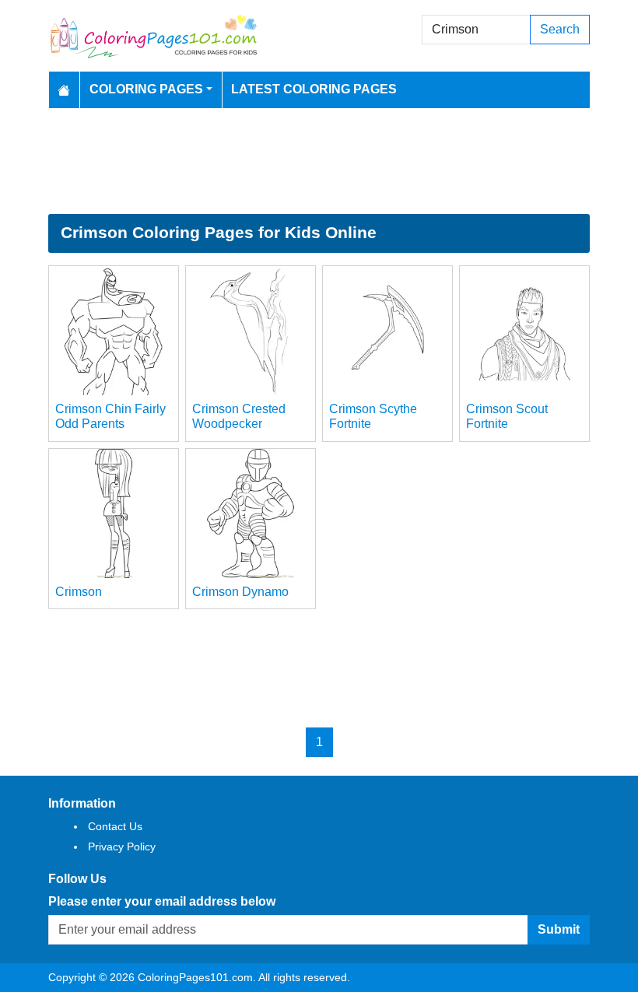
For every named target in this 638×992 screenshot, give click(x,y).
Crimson (78, 591)
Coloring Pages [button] (146, 89)
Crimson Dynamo (240, 591)
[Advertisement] (319, 161)
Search (560, 29)
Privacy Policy (122, 846)
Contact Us (115, 826)
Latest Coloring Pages (314, 89)
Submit (559, 929)
